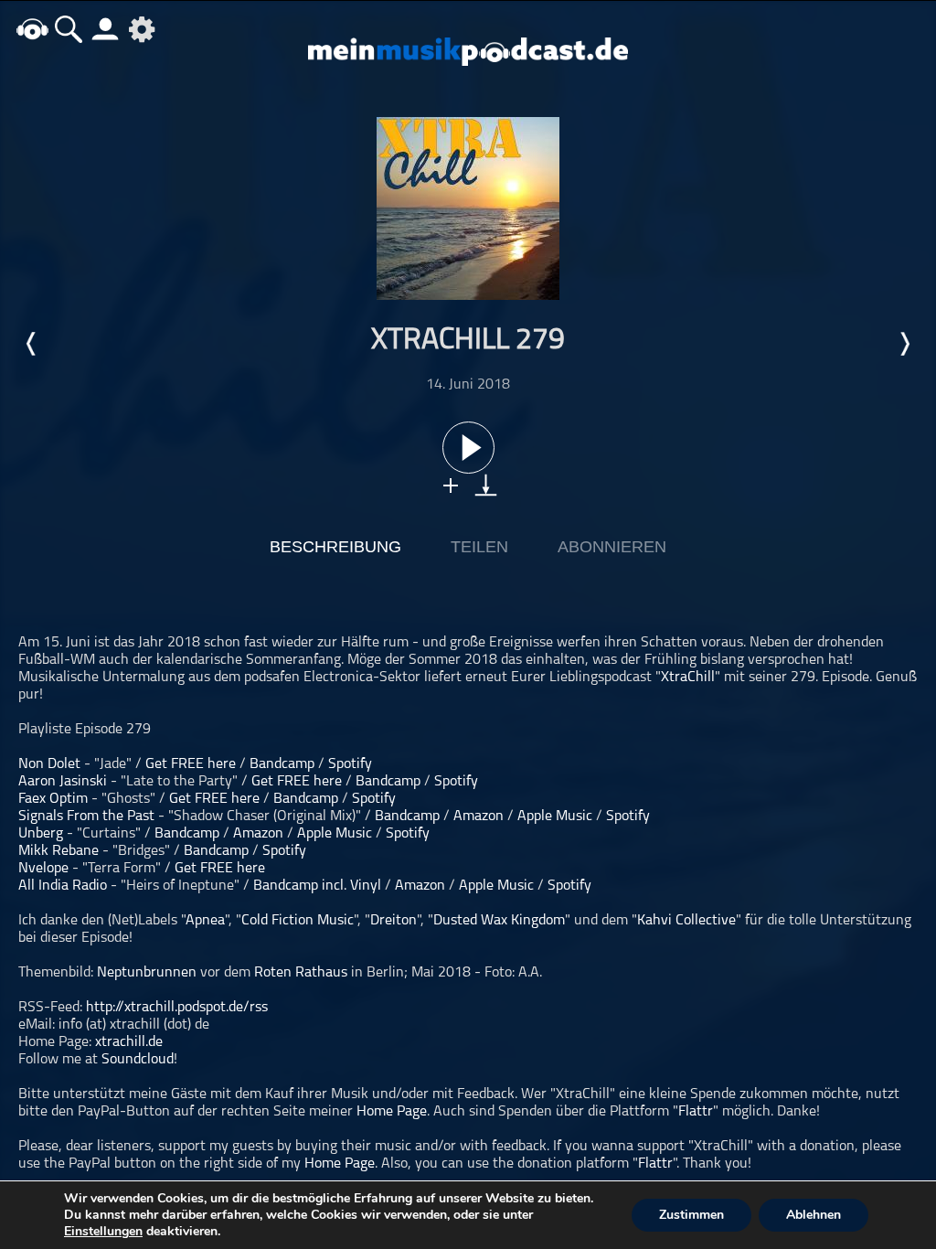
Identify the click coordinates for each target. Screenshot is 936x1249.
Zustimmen (691, 1214)
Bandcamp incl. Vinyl (317, 886)
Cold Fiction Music (297, 920)
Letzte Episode (32, 344)
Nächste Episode (904, 344)
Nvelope (43, 868)
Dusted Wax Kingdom (499, 920)
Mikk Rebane (58, 851)
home (32, 29)
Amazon (478, 816)
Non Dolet (49, 764)
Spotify (350, 764)
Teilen (479, 547)
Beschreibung (335, 547)
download (485, 485)
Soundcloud (137, 1059)
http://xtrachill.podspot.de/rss (177, 1007)
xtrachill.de (129, 1042)
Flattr (695, 1112)
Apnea (205, 920)
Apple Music (554, 816)
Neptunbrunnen (147, 973)
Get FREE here (190, 764)
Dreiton (393, 920)
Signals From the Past (86, 816)
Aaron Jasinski (62, 781)
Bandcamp (282, 764)
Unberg (40, 834)
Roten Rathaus (300, 973)
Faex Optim (53, 799)
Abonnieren (612, 547)
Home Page (391, 1112)
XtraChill (688, 677)
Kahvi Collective (686, 920)
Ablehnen (813, 1214)
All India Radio (62, 886)
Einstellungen (103, 1231)
